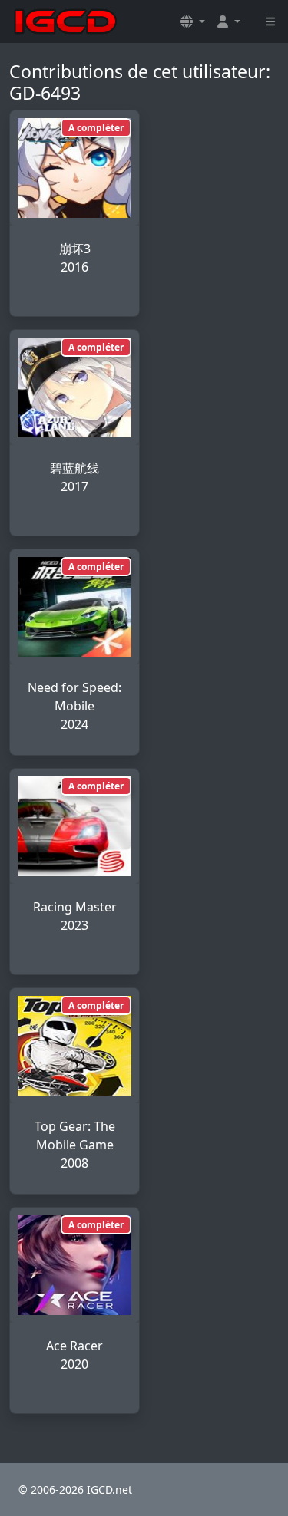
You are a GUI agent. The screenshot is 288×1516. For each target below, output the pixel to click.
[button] (192, 21)
